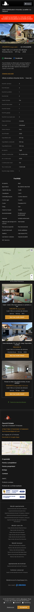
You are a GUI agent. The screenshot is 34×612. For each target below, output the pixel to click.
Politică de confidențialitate (12, 486)
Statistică (18, 602)
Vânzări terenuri (17, 543)
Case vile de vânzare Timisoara (17, 534)
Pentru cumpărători (9, 463)
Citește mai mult (8, 73)
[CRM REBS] (21, 585)
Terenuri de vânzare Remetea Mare (17, 552)
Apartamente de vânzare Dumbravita (17, 515)
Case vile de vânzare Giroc (17, 530)
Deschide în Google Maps (10, 437)
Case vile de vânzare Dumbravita (17, 539)
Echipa (4, 470)
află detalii (24, 599)
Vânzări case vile (17, 525)
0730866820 (24, 429)
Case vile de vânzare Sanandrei (17, 537)
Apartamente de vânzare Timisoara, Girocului (17, 517)
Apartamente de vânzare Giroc (17, 511)
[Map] (17, 264)
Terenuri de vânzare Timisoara (17, 545)
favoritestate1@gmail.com (11, 431)
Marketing (27, 602)
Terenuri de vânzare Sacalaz (17, 550)
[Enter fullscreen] (31, 250)
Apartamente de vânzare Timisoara (17, 508)
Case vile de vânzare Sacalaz (17, 532)
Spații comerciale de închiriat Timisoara (17, 572)
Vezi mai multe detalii (17, 317)
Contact (5, 473)
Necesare (9, 602)
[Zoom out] (31, 278)
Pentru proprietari (8, 466)
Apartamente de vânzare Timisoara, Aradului (17, 513)
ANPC (4, 478)
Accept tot (23, 607)
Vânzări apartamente (17, 506)
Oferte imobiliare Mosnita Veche (13, 78)
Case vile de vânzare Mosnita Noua (17, 528)
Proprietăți (6, 459)
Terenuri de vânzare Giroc (17, 556)
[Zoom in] (31, 275)
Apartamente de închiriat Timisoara (17, 566)
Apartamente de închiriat (17, 563)
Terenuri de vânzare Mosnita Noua (17, 554)
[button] (2, 33)
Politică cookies (7, 482)
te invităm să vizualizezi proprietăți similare (17, 19)
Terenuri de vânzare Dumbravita (17, 547)
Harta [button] (30, 41)
